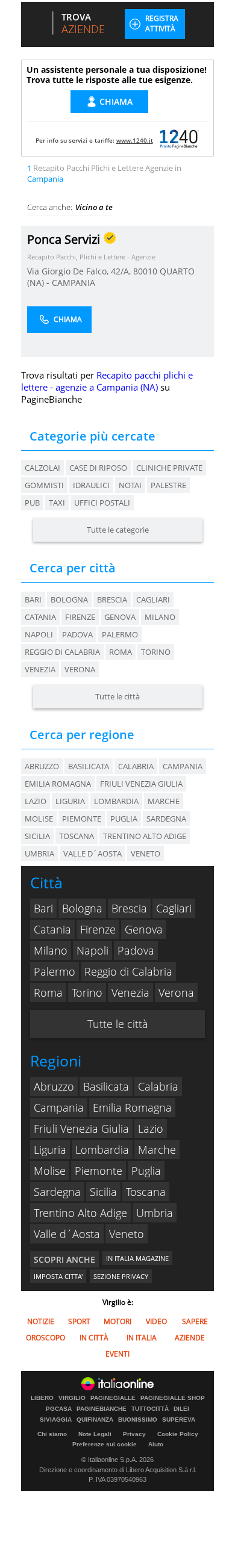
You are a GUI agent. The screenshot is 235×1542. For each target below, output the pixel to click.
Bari (33, 599)
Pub (32, 502)
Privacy (134, 1434)
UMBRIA (39, 853)
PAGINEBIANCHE (102, 1409)
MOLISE (39, 818)
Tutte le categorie (118, 529)
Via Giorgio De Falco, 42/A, (80, 271)
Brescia (112, 599)
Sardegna (57, 1191)
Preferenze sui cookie (104, 1444)
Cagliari (153, 599)
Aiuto (155, 1444)
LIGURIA (70, 801)
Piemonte (98, 1170)
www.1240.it (134, 140)
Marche (157, 1149)
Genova (120, 617)
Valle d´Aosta (67, 1234)
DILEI (181, 1409)
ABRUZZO (42, 766)
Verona (79, 669)
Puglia (146, 1170)
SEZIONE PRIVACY (120, 1276)
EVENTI (117, 1354)
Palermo (120, 634)
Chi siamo (52, 1434)
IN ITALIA (142, 1338)
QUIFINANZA (95, 1420)
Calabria (158, 1086)
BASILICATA (88, 766)
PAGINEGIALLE (113, 1398)
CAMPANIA (73, 282)
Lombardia (102, 1149)
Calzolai (42, 467)
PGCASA (59, 1409)
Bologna (69, 599)
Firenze (80, 617)
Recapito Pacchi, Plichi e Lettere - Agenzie (91, 256)
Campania (59, 1107)
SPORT (79, 1321)
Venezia (40, 669)
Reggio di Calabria (62, 651)
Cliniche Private (169, 467)
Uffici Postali (102, 502)
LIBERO (42, 1398)
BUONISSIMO (137, 1420)
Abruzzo (54, 1086)
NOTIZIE (40, 1321)
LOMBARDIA (116, 801)
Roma (120, 651)
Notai (130, 485)
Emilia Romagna (132, 1107)
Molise (50, 1170)
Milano (160, 617)
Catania (40, 617)
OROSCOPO (45, 1338)
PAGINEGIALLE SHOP (172, 1398)
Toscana (146, 1191)
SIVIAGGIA (56, 1420)
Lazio (150, 1128)
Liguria (50, 1149)
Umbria (154, 1213)
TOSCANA (76, 836)
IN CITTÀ (94, 1338)
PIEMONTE (81, 818)
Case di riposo (98, 467)
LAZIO (35, 801)
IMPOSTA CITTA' (58, 1276)
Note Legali (94, 1434)
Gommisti (44, 485)
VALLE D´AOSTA (92, 853)
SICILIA (37, 836)
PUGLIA (123, 818)
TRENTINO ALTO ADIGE (144, 836)
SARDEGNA (166, 818)
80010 (145, 271)
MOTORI (117, 1321)
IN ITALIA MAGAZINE (137, 1258)
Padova (77, 634)
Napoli (39, 634)
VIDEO (156, 1321)
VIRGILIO (72, 1398)
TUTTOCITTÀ (150, 1409)
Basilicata (106, 1086)
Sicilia (103, 1191)
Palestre (168, 485)
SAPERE (195, 1321)
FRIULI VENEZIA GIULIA (141, 783)
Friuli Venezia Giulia (81, 1128)
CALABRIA (136, 766)
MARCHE (164, 801)
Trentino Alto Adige (80, 1213)
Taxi (57, 502)
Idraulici (91, 485)
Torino (156, 651)
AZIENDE (190, 1338)
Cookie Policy (177, 1434)
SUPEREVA (178, 1420)
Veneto (126, 1234)
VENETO (145, 853)
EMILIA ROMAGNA (58, 783)
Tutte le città (117, 696)
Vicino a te (94, 207)
